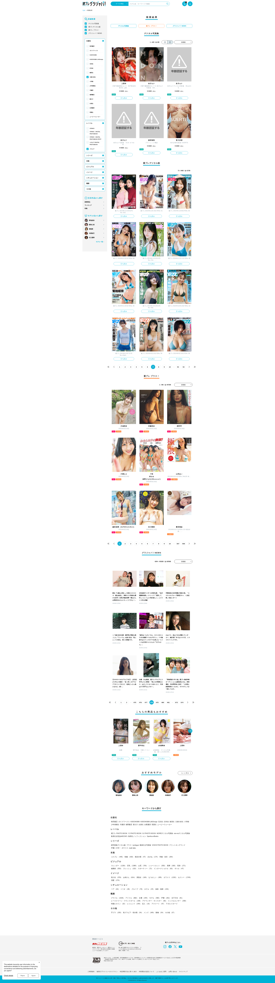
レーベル (89, 123)
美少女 (116, 877)
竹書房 (91, 90)
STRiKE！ (92, 128)
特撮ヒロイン (118, 904)
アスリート (158, 904)
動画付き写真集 (145, 845)
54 (183, 367)
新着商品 (87, 202)
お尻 (143, 866)
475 (135, 702)
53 (178, 367)
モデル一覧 (99, 242)
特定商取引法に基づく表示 (128, 971)
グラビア (92, 149)
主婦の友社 (93, 77)
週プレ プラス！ (93, 30)
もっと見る (185, 773)
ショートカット (157, 866)
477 (146, 702)
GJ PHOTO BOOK (149, 833)
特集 (86, 208)
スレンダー (118, 866)
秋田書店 (92, 46)
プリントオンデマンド (177, 845)
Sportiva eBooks (152, 836)
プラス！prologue (132, 845)
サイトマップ (183, 971)
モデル (154, 898)
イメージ (89, 172)
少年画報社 (93, 85)
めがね (153, 857)
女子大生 (177, 898)
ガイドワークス (94, 50)
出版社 (88, 41)
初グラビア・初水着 (133, 912)
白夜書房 (92, 108)
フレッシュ (130, 868)
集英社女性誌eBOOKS (119, 836)
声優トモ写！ (116, 848)
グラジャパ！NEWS (95, 33)
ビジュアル (90, 166)
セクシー (185, 877)
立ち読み (124, 98)
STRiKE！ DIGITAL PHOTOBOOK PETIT (95, 138)
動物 (160, 912)
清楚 (116, 880)
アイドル (131, 898)
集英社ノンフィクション (137, 836)
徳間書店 (92, 94)
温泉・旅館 (162, 889)
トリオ (126, 889)
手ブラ (116, 912)
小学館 (91, 81)
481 (168, 702)
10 (170, 367)
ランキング (88, 205)
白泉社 (91, 103)
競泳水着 (141, 857)
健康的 (116, 868)
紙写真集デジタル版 (118, 845)
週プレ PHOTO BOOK (119, 833)
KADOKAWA (93, 55)
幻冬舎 (91, 68)
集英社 (91, 72)
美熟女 (142, 877)
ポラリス (125, 848)
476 (140, 702)
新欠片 (91, 99)
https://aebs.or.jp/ (108, 960)
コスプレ (117, 857)
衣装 (87, 161)
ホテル (149, 889)
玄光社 (91, 63)
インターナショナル (164, 868)
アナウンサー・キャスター (154, 901)
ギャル (180, 868)
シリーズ (89, 155)
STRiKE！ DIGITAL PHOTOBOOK (95, 132)
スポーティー (145, 868)
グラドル (118, 898)
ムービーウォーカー (95, 116)
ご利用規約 (90, 971)
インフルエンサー (177, 901)
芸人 (146, 904)
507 (178, 544)
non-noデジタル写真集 (182, 833)
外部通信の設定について (146, 971)
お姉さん (129, 877)
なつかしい (155, 877)
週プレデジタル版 (94, 27)
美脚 (171, 866)
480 (162, 702)
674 (182, 702)
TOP (83, 10)
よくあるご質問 (161, 971)
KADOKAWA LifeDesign (96, 59)
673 (176, 702)
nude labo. (132, 848)
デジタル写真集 (93, 23)
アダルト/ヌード (172, 904)
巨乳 (132, 866)
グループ (137, 889)
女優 (143, 898)
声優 (166, 898)
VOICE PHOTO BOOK (160, 845)
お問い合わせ (173, 971)
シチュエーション (92, 178)
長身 (182, 866)
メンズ (149, 912)
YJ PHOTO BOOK (134, 833)
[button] (190, 731)
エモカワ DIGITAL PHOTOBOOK (94, 143)
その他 (88, 189)
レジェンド (134, 904)
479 (157, 702)
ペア (115, 889)
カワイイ (170, 877)
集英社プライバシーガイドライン (107, 971)
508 (183, 544)
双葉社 (91, 112)
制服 (129, 857)
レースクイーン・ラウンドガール (126, 901)
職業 (87, 183)
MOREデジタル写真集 (165, 833)
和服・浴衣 (167, 857)
